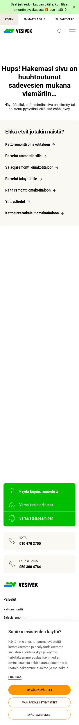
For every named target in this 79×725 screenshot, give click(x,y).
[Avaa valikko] (72, 31)
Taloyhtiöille (65, 19)
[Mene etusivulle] (18, 31)
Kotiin (9, 19)
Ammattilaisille (34, 19)
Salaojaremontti (14, 617)
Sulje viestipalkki (74, 7)
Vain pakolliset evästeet (39, 702)
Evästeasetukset (39, 714)
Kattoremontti (13, 609)
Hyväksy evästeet (39, 690)
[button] (59, 31)
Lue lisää (15, 677)
